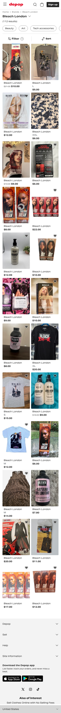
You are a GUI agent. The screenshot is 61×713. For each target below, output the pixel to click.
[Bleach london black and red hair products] (44, 159)
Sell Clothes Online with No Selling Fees (30, 702)
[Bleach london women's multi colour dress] (16, 488)
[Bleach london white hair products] (16, 250)
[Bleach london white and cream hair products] (44, 390)
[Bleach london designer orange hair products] (44, 439)
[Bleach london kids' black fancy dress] (16, 537)
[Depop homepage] (16, 4)
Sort (48, 38)
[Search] (35, 4)
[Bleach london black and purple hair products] (16, 296)
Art (23, 28)
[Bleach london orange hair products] (16, 582)
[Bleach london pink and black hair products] (16, 341)
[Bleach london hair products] (16, 111)
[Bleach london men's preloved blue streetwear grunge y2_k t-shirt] (16, 439)
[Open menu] (5, 4)
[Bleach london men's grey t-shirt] (44, 62)
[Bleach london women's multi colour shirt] (44, 111)
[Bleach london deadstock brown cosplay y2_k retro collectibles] (44, 537)
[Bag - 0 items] (41, 4)
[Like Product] (26, 47)
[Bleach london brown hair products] (44, 582)
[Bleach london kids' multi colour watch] (16, 62)
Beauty (9, 28)
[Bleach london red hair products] (44, 205)
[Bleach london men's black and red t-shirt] (44, 341)
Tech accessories (43, 28)
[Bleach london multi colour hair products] (44, 296)
